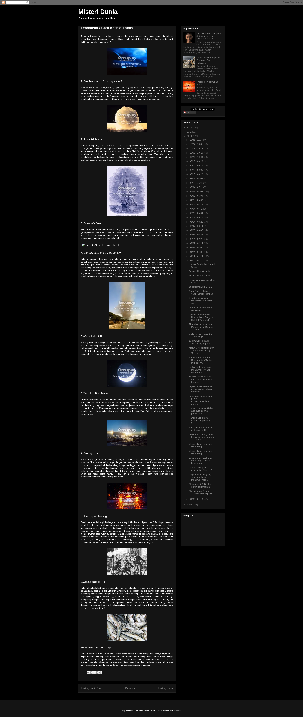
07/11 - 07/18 (196, 183)
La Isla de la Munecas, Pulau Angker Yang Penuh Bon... (200, 370)
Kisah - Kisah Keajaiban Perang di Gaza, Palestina (208, 60)
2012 (190, 127)
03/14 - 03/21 (197, 221)
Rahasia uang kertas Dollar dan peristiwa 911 (200, 420)
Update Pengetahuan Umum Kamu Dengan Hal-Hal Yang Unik (201, 317)
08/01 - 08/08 (197, 178)
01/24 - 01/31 (197, 252)
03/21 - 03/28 (197, 217)
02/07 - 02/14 (197, 243)
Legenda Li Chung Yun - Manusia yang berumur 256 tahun (201, 437)
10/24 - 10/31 (197, 144)
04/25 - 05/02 (197, 200)
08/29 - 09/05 (197, 170)
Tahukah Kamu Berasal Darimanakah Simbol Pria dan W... (200, 360)
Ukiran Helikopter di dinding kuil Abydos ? (200, 468)
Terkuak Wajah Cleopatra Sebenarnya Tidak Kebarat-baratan (209, 36)
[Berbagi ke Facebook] (97, 672)
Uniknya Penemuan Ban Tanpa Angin (201, 335)
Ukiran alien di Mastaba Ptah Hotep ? (200, 445)
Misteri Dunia (98, 11)
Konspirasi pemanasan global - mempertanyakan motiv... (200, 400)
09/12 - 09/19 (197, 165)
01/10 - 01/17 (197, 260)
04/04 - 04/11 (196, 209)
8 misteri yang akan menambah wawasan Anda (201, 301)
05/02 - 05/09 (197, 196)
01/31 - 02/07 (197, 247)
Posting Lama (165, 688)
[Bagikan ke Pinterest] (100, 672)
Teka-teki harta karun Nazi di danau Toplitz (202, 428)
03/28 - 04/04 (197, 213)
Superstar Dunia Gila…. (201, 287)
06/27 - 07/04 (197, 191)
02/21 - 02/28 (197, 234)
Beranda (130, 688)
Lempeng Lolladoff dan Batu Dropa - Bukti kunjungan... (200, 460)
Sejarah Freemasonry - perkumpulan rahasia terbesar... (200, 389)
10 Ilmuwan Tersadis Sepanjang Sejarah (199, 342)
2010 (190, 136)
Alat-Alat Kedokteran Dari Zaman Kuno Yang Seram (201, 350)
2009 (190, 504)
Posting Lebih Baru (91, 688)
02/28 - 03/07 (197, 230)
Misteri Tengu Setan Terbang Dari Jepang (200, 492)
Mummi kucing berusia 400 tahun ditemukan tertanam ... (200, 379)
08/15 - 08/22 (197, 174)
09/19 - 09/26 (197, 161)
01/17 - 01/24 (197, 256)
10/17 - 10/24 (197, 148)
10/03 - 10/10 (197, 152)
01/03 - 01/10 (197, 499)
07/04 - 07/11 (196, 187)
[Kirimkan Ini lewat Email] (88, 672)
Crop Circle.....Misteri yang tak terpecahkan (201, 292)
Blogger (177, 711)
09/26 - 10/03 (197, 157)
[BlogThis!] (91, 672)
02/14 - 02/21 (197, 239)
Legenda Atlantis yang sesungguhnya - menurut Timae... (200, 477)
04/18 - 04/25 (197, 204)
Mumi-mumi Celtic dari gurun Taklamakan (200, 485)
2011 (189, 131)
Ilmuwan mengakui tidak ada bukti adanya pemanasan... (201, 411)
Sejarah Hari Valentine (200, 271)
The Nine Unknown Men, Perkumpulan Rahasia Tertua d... (201, 327)
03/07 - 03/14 (197, 226)
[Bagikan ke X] (94, 672)
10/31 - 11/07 (196, 140)
